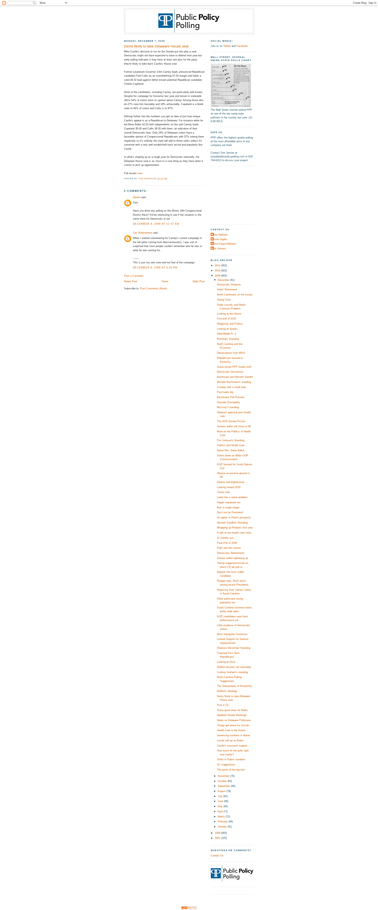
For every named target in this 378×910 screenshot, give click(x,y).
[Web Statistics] (189, 908)
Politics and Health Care (231, 445)
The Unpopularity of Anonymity (234, 685)
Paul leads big (225, 392)
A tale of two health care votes (234, 532)
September (224, 786)
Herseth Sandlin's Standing (232, 522)
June (221, 801)
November (224, 775)
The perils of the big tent (231, 769)
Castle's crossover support (232, 745)
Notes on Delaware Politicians (234, 720)
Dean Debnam (220, 234)
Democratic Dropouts (229, 284)
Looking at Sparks (227, 328)
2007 (218, 838)
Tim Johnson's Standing (230, 440)
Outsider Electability (228, 402)
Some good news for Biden (232, 710)
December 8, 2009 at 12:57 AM (156, 223)
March (222, 816)
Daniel (136, 197)
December (224, 280)
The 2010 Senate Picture (231, 421)
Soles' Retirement (227, 289)
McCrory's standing (228, 407)
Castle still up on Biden (230, 740)
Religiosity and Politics (230, 323)
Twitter (227, 46)
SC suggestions (226, 764)
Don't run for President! (230, 512)
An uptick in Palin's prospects (234, 517)
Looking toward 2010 (228, 487)
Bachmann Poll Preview (230, 397)
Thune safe (223, 492)
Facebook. (242, 46)
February (223, 821)
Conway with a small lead (231, 387)
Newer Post (130, 281)
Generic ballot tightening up (232, 558)
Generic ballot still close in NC (234, 426)
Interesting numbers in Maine (233, 735)
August (222, 791)
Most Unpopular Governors (232, 634)
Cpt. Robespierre (142, 232)
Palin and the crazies (229, 547)
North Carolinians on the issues (235, 294)
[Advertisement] (235, 194)
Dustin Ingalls (219, 239)
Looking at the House (229, 313)
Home (165, 281)
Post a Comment (133, 275)
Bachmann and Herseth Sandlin (235, 376)
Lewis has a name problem (232, 497)
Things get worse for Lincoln (233, 725)
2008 (218, 832)
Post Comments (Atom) (153, 288)
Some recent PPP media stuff (234, 366)
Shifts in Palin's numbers (231, 759)
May (220, 806)
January (223, 826)
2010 (218, 270)
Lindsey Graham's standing (232, 672)
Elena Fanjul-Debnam (224, 243)
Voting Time (224, 299)
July (220, 796)
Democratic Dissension (230, 371)
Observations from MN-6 (231, 352)
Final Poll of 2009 (227, 542)
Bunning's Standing (228, 338)
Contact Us (217, 855)
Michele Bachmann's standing (234, 382)
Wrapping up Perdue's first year (235, 527)
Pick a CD (223, 705)
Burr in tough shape (228, 507)
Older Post (199, 281)
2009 (218, 275)
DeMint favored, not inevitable (234, 667)
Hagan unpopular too (228, 502)
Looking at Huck (226, 661)
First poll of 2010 (226, 318)
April (220, 811)
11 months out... (226, 537)
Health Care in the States (231, 730)
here (139, 173)
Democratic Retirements (231, 553)
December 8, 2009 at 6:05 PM (155, 267)
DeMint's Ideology (227, 691)
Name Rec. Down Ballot (230, 450)
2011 (218, 265)
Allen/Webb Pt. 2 (226, 333)
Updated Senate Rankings (232, 715)
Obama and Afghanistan (230, 482)
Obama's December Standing (233, 647)
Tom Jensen (219, 248)
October (223, 781)
